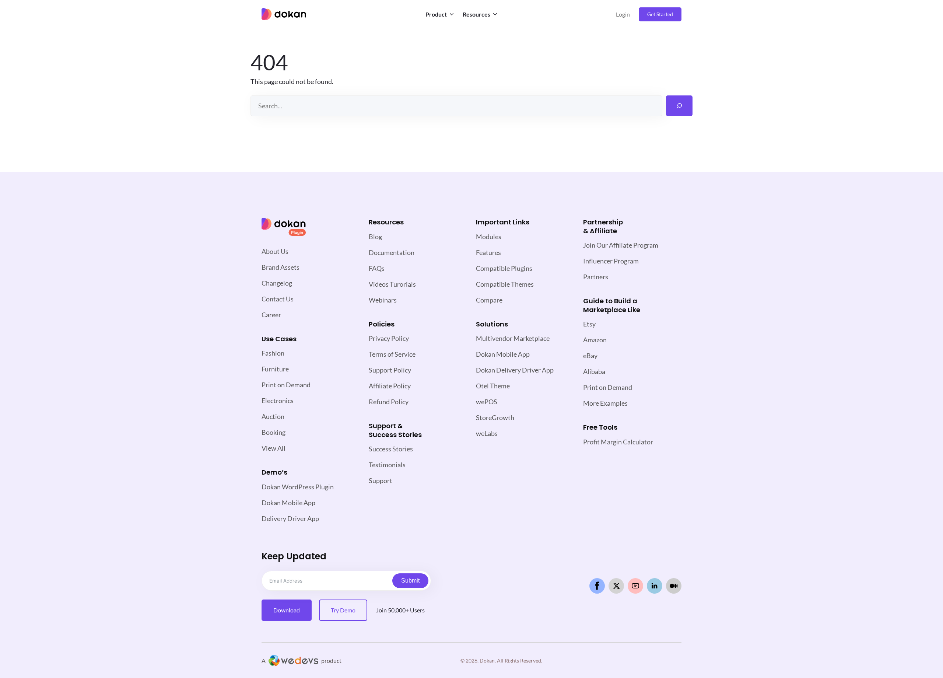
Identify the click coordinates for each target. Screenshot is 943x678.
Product (436, 14)
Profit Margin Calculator (618, 442)
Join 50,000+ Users (400, 610)
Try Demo (343, 610)
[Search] (679, 105)
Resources (476, 14)
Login (623, 14)
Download (286, 610)
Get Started (660, 14)
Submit (410, 580)
